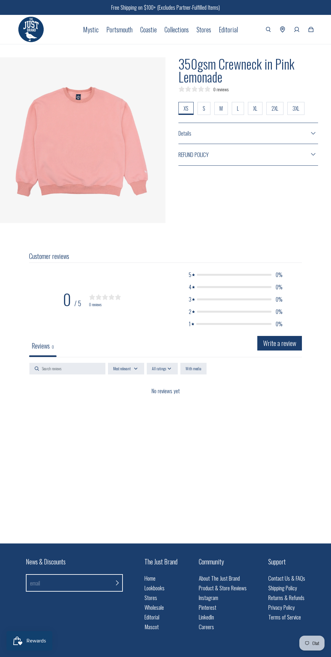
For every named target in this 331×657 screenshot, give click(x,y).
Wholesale (154, 607)
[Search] (268, 29)
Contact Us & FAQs (286, 578)
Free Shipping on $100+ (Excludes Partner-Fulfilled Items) (165, 7)
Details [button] (184, 133)
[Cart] (311, 29)
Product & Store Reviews (223, 588)
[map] (282, 29)
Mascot (151, 627)
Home (149, 578)
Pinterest (207, 607)
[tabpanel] (165, 412)
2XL (275, 108)
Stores (150, 598)
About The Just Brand (219, 578)
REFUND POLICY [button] (193, 154)
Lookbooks (154, 588)
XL (255, 108)
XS (186, 108)
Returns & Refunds (286, 598)
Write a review (279, 343)
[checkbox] (193, 368)
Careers (206, 627)
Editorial (151, 617)
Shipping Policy (282, 588)
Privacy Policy (281, 607)
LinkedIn (206, 617)
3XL (296, 108)
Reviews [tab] (43, 346)
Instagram (208, 598)
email (35, 583)
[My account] (297, 29)
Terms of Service (284, 617)
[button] (236, 275)
